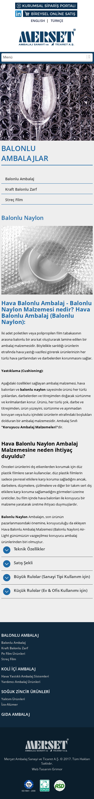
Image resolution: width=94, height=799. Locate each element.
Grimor (57, 769)
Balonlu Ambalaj (19, 178)
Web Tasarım (42, 769)
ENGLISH (38, 20)
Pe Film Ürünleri (13, 653)
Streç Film (14, 199)
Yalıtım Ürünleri (13, 699)
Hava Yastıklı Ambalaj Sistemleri (25, 676)
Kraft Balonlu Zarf (21, 189)
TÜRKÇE (57, 20)
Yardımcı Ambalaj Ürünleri (20, 682)
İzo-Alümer (9, 704)
